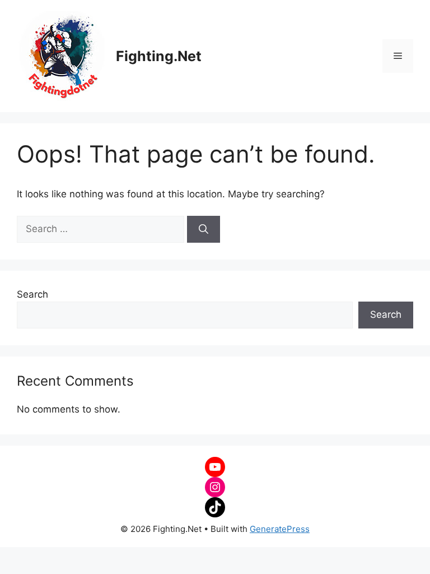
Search (32, 294)
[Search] (203, 229)
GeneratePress (280, 529)
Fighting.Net (159, 56)
